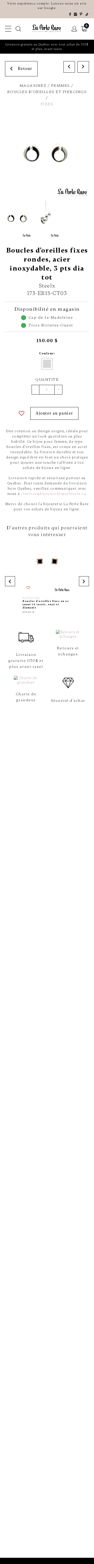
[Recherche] (19, 28)
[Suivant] (83, 67)
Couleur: (47, 353)
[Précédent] (69, 67)
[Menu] (8, 28)
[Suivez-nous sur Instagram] (75, 14)
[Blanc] (47, 364)
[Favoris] (22, 413)
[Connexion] (74, 28)
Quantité (47, 379)
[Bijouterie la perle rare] (47, 28)
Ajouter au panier (54, 413)
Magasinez (33, 85)
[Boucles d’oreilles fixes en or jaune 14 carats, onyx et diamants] (47, 579)
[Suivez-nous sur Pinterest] (81, 14)
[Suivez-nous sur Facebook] (70, 14)
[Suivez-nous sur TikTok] (87, 14)
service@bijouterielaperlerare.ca (54, 494)
